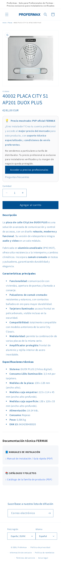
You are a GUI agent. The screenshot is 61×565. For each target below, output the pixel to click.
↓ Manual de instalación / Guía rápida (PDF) (29, 458)
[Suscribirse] (49, 513)
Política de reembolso (44, 552)
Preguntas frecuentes (17, 177)
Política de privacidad (40, 547)
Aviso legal (43, 558)
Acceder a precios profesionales (29, 169)
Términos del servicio (25, 558)
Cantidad (7, 186)
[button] (7, 14)
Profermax (22, 547)
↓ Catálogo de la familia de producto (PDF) (28, 479)
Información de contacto (21, 552)
